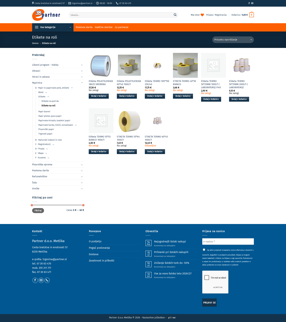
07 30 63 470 (44, 263)
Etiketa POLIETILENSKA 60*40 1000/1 (129, 83)
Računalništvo (39, 176)
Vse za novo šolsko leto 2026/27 (172, 273)
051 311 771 (45, 267)
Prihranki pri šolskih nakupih (171, 252)
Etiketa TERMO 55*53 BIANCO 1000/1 (100, 138)
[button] (243, 15)
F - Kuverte (40, 157)
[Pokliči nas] (47, 280)
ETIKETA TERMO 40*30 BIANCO (184, 83)
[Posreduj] (175, 15)
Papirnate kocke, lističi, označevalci (55, 125)
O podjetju (95, 241)
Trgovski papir (45, 133)
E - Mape (39, 153)
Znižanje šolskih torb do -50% (171, 262)
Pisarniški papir (46, 129)
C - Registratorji (43, 144)
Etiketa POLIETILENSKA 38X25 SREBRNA (101, 83)
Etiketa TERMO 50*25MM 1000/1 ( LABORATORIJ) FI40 (211, 84)
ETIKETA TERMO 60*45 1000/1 (156, 138)
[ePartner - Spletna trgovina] (48, 15)
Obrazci (36, 70)
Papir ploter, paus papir (50, 116)
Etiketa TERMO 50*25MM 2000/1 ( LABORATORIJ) (238, 84)
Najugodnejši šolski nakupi (170, 241)
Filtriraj (38, 210)
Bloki (41, 92)
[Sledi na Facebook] (249, 3)
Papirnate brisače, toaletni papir (54, 120)
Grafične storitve (104, 27)
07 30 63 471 (44, 272)
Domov (35, 43)
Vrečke (35, 188)
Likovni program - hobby (45, 65)
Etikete (41, 96)
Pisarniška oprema (42, 164)
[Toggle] (82, 65)
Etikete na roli (48, 105)
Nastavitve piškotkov (153, 317)
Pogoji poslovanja (99, 247)
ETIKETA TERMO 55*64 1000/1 (128, 138)
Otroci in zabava (41, 76)
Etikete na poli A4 (50, 101)
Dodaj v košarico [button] (98, 96)
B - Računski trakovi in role (48, 140)
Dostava (93, 254)
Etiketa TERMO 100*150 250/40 (157, 83)
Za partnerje (121, 27)
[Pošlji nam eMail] (252, 3)
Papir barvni (44, 111)
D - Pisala (39, 148)
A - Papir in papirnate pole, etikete (52, 88)
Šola (34, 182)
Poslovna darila (84, 27)
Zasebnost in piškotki (101, 260)
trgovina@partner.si (55, 259)
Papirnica (37, 82)
